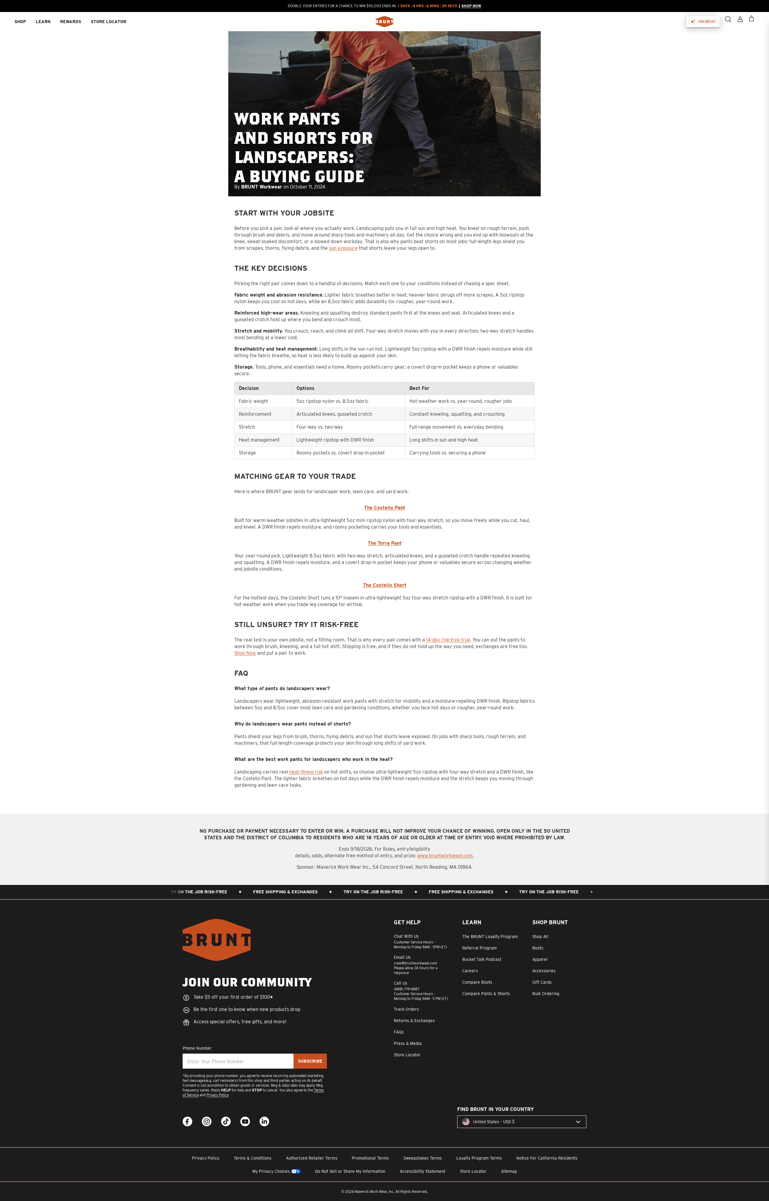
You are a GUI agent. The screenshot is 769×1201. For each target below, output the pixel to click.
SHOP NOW (471, 6)
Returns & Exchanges (414, 1020)
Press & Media (408, 1043)
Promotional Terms (370, 1158)
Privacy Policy (217, 1095)
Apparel (540, 959)
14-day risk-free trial (448, 640)
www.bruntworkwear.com (445, 856)
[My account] (740, 19)
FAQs (399, 1032)
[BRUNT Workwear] (384, 21)
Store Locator (407, 1054)
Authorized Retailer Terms (311, 1158)
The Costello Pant (384, 508)
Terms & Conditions (253, 1158)
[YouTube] (245, 1121)
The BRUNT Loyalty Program (490, 936)
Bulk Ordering (545, 993)
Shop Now (245, 653)
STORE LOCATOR (108, 21)
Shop (20, 21)
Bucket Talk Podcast (481, 959)
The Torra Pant (385, 543)
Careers (470, 970)
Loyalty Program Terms (479, 1158)
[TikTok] (226, 1121)
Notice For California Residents (546, 1158)
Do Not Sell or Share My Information (350, 1171)
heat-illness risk (306, 772)
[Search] (728, 19)
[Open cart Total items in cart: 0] (752, 19)
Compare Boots (477, 982)
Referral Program (479, 948)
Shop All (540, 936)
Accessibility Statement (422, 1171)
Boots (537, 948)
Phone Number (197, 1048)
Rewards (70, 21)
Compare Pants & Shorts (486, 993)
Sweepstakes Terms (422, 1158)
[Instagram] (206, 1121)
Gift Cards (542, 982)
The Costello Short (384, 585)
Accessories (544, 970)
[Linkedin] (264, 1121)
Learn (43, 21)
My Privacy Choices (271, 1171)
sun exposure (343, 248)
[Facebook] (187, 1121)
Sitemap (509, 1171)
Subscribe (310, 1061)
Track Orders (406, 1009)
